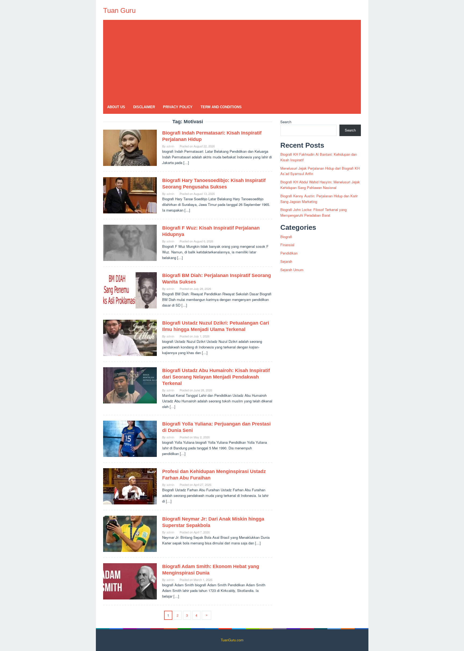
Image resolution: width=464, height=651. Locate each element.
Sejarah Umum (291, 269)
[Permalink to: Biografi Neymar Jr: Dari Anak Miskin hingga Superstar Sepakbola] (130, 533)
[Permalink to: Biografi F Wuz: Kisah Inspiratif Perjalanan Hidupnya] (130, 242)
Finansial (287, 244)
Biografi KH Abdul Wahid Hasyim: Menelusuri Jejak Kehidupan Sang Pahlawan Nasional (320, 184)
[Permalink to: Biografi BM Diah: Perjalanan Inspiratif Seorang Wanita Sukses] (130, 289)
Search (285, 121)
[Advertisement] (232, 60)
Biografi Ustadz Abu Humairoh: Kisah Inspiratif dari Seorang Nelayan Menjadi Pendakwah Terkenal (216, 377)
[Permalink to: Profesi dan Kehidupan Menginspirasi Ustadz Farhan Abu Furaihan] (130, 485)
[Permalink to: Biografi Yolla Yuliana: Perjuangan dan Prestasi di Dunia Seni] (130, 438)
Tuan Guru (119, 10)
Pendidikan (289, 253)
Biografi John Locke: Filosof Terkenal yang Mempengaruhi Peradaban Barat (313, 212)
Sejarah (286, 261)
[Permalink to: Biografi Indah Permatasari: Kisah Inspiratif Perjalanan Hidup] (130, 147)
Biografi (286, 236)
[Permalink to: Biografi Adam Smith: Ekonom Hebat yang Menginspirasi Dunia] (130, 580)
